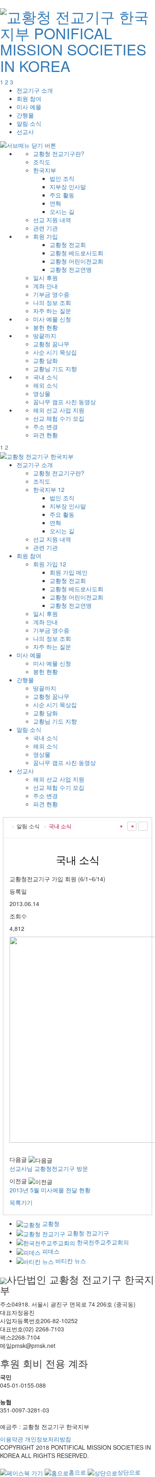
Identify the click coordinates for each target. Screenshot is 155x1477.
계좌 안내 (45, 286)
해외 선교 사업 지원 (58, 410)
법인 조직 (62, 178)
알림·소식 (29, 123)
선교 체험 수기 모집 (58, 418)
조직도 (41, 162)
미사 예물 (29, 107)
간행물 (25, 115)
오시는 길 (62, 211)
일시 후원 (45, 277)
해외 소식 (45, 385)
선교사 (25, 131)
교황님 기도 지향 (55, 368)
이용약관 (11, 1439)
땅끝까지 (44, 335)
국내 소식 (45, 377)
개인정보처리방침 (48, 1439)
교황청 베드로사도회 (76, 253)
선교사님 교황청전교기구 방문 (49, 1168)
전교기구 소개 (35, 90)
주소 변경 (45, 426)
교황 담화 (45, 360)
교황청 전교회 (68, 244)
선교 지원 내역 (52, 220)
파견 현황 (45, 435)
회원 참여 (29, 98)
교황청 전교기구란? (58, 153)
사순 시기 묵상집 (55, 352)
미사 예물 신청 (52, 319)
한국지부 (44, 170)
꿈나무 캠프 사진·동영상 (64, 402)
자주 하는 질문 (52, 311)
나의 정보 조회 (52, 302)
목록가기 (21, 1202)
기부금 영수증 (51, 294)
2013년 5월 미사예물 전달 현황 (50, 1190)
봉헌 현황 (45, 327)
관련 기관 (45, 228)
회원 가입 (45, 236)
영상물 (41, 393)
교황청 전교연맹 (71, 269)
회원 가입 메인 (69, 572)
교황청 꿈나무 (51, 344)
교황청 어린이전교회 (76, 261)
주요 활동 (62, 195)
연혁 (55, 203)
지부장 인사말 (68, 186)
